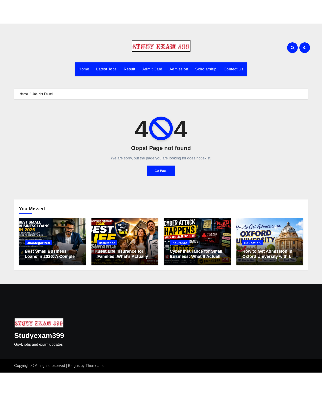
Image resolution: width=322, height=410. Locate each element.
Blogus (74, 366)
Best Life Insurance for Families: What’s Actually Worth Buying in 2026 (122, 256)
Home (83, 69)
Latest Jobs (106, 69)
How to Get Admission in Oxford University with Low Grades (269, 256)
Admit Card (152, 69)
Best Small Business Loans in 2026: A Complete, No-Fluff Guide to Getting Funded (52, 259)
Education (252, 243)
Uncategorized (38, 243)
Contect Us (234, 69)
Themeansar (96, 366)
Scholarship (206, 69)
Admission (178, 69)
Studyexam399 (39, 335)
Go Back (161, 171)
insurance (107, 243)
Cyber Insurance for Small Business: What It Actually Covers (196, 256)
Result (129, 69)
